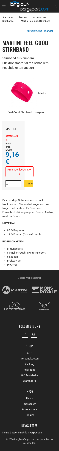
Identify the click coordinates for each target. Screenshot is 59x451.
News (29, 398)
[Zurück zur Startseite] (29, 6)
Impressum (29, 403)
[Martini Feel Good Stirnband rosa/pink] (23, 93)
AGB (29, 353)
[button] (4, 6)
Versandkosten (29, 358)
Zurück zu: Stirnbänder (40, 30)
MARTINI (11, 128)
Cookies (29, 415)
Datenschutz (29, 409)
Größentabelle (29, 375)
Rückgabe (29, 369)
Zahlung (29, 364)
